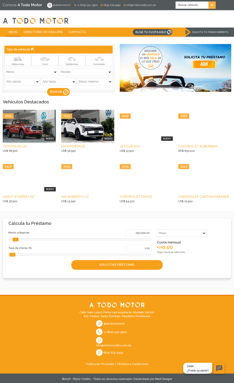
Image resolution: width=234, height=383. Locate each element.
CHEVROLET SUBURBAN (198, 146)
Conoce (22, 5)
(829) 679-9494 (112, 5)
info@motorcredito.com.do (141, 5)
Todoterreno (71, 64)
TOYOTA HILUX (15, 146)
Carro (45, 64)
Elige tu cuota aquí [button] (151, 32)
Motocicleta (18, 64)
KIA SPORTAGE (73, 146)
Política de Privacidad (100, 364)
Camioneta (99, 64)
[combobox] (196, 5)
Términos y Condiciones (132, 364)
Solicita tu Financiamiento (210, 32)
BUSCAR (56, 92)
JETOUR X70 (130, 146)
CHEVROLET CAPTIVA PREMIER (203, 197)
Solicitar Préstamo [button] (117, 264)
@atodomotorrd (61, 5)
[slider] (15, 239)
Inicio (13, 32)
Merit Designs (163, 379)
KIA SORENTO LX (75, 197)
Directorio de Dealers (43, 32)
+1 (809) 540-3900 (87, 5)
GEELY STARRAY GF (19, 197)
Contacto (77, 32)
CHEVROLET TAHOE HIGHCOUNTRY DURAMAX (141, 197)
